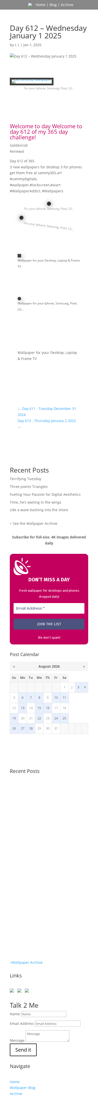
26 (14, 728)
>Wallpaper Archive (26, 962)
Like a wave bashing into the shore (39, 509)
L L (17, 44)
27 (22, 728)
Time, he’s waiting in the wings (35, 502)
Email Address (22, 1023)
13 (22, 708)
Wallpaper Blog (22, 1087)
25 (64, 718)
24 (56, 718)
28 (31, 728)
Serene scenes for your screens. (40, 940)
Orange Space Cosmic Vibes (36, 919)
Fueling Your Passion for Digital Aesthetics (45, 494)
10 (56, 697)
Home (40, 4)
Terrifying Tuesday (25, 478)
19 (14, 718)
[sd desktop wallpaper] (32, 83)
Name (15, 1013)
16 (48, 708)
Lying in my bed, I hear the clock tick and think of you (48, 896)
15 (39, 708)
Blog (53, 4)
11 (64, 697)
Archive (67, 4)
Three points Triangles (29, 486)
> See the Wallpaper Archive (33, 523)
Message (17, 1040)
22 (39, 718)
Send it (23, 1049)
